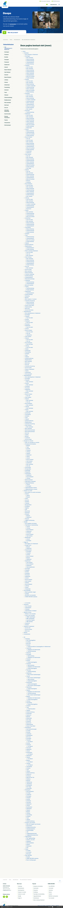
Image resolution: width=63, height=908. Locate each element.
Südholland (29, 687)
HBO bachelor (29, 621)
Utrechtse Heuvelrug (30, 300)
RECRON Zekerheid (56, 1)
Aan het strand (28, 629)
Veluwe (26, 210)
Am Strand (28, 852)
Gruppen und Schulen (30, 822)
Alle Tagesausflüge (30, 838)
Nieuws (25, 632)
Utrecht (27, 129)
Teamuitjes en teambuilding (31, 525)
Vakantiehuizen (53, 4)
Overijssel (27, 93)
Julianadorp (29, 335)
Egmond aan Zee (30, 777)
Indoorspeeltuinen (30, 567)
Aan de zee (27, 627)
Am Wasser (30, 741)
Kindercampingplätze (32, 699)
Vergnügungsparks (30, 828)
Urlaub (26, 849)
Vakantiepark (28, 607)
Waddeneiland (28, 246)
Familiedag (27, 470)
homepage (13, 24)
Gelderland (27, 113)
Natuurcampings (30, 59)
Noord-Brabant (28, 183)
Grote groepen (28, 373)
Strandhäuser (29, 735)
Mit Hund (28, 643)
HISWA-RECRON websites (31, 596)
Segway (27, 507)
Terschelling (28, 227)
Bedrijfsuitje (28, 537)
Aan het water (29, 67)
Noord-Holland (28, 137)
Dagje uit (26, 542)
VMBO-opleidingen (30, 617)
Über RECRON (28, 855)
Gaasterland (28, 291)
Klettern (28, 844)
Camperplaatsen (30, 62)
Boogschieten (28, 504)
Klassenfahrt (29, 825)
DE (24, 637)
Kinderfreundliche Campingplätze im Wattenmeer (39, 646)
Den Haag (28, 168)
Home (11, 39)
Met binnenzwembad (30, 430)
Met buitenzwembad (30, 431)
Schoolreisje (28, 467)
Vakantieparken (27, 375)
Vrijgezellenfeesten (29, 483)
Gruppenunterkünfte (31, 827)
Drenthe (27, 79)
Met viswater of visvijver (31, 299)
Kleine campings (30, 73)
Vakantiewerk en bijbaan (30, 610)
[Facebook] (4, 897)
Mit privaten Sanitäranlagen (34, 674)
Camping (27, 609)
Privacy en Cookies (41, 905)
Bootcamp (27, 511)
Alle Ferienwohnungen (31, 729)
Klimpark (27, 514)
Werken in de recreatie (30, 613)
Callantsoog (29, 782)
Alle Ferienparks (30, 791)
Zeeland (27, 169)
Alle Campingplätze (30, 640)
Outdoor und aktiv (30, 839)
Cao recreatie (28, 606)
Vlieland (27, 243)
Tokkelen (27, 503)
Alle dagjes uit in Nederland (31, 543)
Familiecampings (30, 60)
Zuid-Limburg (28, 257)
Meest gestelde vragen (30, 592)
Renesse (28, 180)
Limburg (27, 197)
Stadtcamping (29, 724)
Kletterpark (29, 846)
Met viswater (29, 109)
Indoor (26, 498)
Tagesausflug (28, 836)
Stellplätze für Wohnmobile (34, 649)
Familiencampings (32, 651)
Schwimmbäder (30, 830)
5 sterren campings (30, 85)
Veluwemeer (28, 372)
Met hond (27, 308)
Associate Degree (30, 620)
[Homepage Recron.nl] (4, 905)
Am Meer (28, 641)
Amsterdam (29, 151)
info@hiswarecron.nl (7, 890)
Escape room (28, 545)
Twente (26, 286)
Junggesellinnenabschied (32, 835)
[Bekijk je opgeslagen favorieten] (47, 4)
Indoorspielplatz (30, 842)
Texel (26, 235)
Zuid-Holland (28, 154)
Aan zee (28, 138)
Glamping (27, 296)
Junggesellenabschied (31, 833)
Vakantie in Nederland (29, 626)
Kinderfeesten (28, 550)
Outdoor (27, 493)
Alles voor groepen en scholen (32, 442)
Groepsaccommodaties (30, 444)
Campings (26, 53)
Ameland (27, 233)
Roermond (28, 208)
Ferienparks (27, 789)
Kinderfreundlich (31, 708)
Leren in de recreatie (30, 615)
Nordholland (29, 682)
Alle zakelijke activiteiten (31, 523)
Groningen (27, 56)
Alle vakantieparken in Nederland (32, 377)
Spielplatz (28, 841)
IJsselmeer (27, 280)
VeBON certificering (29, 520)
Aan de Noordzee (29, 310)
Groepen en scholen (28, 440)
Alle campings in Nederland (31, 54)
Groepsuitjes (28, 469)
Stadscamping (28, 306)
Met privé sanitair (30, 76)
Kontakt (28, 856)
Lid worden (27, 603)
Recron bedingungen (31, 860)
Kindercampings (30, 63)
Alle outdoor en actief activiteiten (33, 492)
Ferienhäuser (28, 727)
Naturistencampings (29, 278)
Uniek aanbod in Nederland (45, 1)
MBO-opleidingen (30, 618)
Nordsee (28, 645)
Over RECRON (27, 590)
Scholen (27, 624)
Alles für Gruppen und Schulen (33, 824)
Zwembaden (28, 473)
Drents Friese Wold (29, 305)
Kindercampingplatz (32, 662)
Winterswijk (29, 127)
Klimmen (27, 518)
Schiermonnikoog (29, 244)
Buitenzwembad (29, 479)
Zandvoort (28, 152)
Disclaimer (48, 905)
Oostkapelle (29, 785)
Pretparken (27, 472)
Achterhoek (27, 218)
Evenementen (27, 634)
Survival (27, 500)
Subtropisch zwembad (30, 481)
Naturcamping (31, 655)
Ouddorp (28, 779)
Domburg (28, 182)
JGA (27, 832)
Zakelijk (25, 521)
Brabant (28, 445)
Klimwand (27, 512)
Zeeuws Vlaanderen (29, 369)
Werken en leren (27, 612)
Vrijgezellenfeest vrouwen (31, 489)
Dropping (27, 506)
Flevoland (27, 110)
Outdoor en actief (28, 490)
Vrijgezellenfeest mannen (31, 487)
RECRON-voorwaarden (30, 595)
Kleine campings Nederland (31, 250)
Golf (26, 509)
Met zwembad (29, 57)
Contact (27, 593)
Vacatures (26, 604)
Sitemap (57, 905)
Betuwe (27, 297)
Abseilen (27, 501)
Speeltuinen (28, 560)
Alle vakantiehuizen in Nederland (28, 39)
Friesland (27, 65)
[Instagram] (7, 897)
